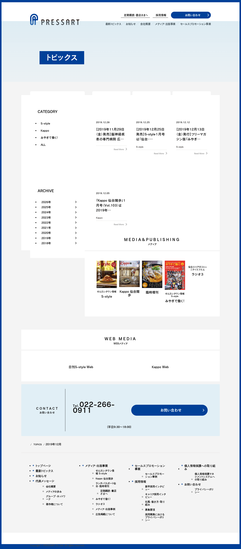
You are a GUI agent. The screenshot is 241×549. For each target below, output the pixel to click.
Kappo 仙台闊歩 (104, 478)
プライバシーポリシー (204, 491)
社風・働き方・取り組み (155, 503)
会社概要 (51, 486)
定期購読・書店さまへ (136, 15)
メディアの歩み (54, 491)
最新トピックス (44, 470)
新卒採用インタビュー (154, 488)
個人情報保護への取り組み (199, 467)
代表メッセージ (45, 481)
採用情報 (161, 15)
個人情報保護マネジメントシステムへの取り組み (205, 476)
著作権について (54, 504)
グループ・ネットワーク (55, 498)
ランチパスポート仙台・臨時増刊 (106, 485)
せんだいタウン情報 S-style (105, 472)
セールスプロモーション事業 (150, 467)
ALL (43, 144)
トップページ (43, 465)
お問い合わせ (170, 410)
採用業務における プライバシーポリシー (155, 517)
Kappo (45, 130)
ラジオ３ (100, 504)
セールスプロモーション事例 (154, 475)
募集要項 (150, 509)
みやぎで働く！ (49, 137)
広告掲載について (105, 514)
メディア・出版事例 (105, 509)
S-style (45, 123)
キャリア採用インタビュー (155, 495)
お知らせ (41, 476)
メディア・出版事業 (96, 465)
